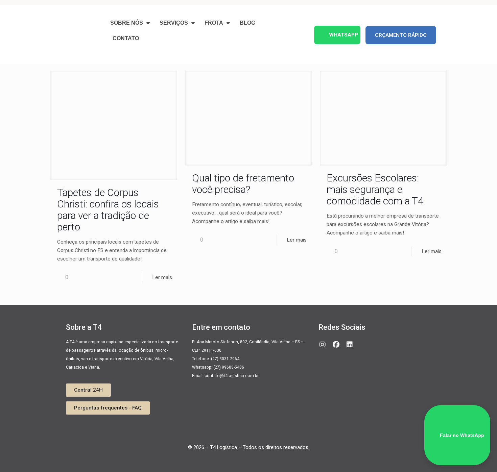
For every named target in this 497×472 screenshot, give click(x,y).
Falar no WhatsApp (462, 435)
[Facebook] (336, 344)
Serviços (174, 23)
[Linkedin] (349, 344)
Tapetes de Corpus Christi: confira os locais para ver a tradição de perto (108, 210)
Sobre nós (126, 23)
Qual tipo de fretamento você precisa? (243, 183)
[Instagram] (322, 344)
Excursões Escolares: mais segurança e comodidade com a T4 (375, 189)
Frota (214, 23)
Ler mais (162, 277)
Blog (247, 23)
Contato (126, 38)
